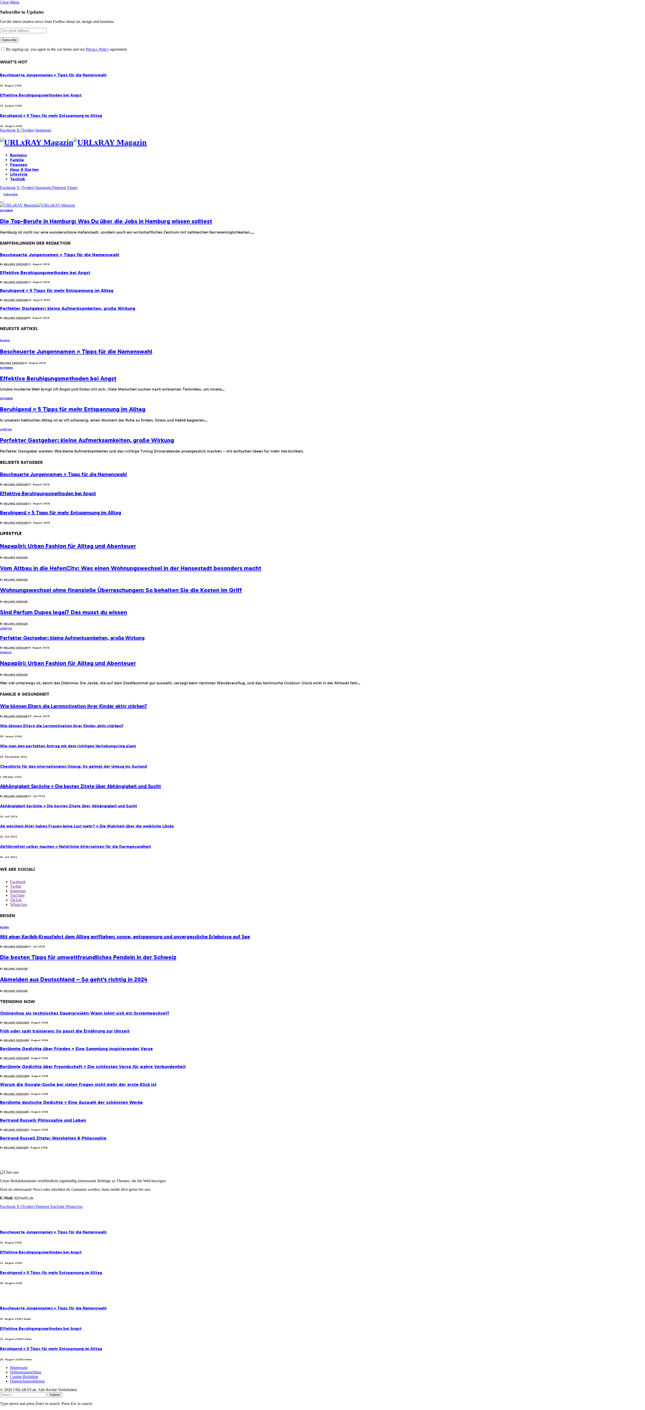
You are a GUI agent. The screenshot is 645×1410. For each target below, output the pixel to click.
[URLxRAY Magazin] (322, 142)
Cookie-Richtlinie (24, 1376)
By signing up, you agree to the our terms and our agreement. (66, 49)
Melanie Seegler (16, 264)
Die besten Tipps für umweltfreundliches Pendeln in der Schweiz (88, 957)
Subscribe (11, 194)
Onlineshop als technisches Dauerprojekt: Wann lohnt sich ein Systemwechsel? (84, 1013)
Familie (17, 159)
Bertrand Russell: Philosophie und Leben (43, 1120)
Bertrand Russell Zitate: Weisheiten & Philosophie (53, 1138)
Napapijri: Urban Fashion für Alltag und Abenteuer (68, 546)
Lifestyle (18, 174)
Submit (55, 1395)
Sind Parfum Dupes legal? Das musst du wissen (63, 612)
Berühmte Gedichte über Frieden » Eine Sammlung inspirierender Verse (76, 1048)
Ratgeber (6, 210)
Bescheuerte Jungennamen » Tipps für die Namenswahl (53, 75)
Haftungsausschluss (25, 1372)
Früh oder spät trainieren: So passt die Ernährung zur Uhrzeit (65, 1031)
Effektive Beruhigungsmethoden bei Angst (41, 95)
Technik (17, 179)
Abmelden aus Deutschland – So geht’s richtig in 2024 (73, 979)
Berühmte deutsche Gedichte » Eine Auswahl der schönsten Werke (71, 1102)
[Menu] (2, 202)
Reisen (4, 927)
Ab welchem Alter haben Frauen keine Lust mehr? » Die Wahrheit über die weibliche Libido (87, 826)
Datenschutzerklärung (27, 1381)
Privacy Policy (97, 49)
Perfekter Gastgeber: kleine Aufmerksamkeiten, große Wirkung (67, 308)
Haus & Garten (24, 169)
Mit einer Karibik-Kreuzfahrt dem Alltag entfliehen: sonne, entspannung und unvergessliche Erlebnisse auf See (125, 937)
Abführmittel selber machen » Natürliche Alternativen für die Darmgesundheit (75, 846)
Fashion (6, 652)
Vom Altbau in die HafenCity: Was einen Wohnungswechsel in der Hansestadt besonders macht (130, 568)
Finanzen (18, 164)
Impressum (18, 1367)
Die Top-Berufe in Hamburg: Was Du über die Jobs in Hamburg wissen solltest (106, 221)
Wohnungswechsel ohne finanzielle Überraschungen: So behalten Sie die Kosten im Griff (121, 590)
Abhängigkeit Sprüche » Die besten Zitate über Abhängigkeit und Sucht (80, 786)
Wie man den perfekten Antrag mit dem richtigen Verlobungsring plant (68, 746)
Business (18, 155)
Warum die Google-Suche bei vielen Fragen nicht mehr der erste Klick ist (78, 1084)
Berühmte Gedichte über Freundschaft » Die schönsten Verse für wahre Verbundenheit (93, 1066)
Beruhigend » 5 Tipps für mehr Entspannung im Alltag (51, 115)
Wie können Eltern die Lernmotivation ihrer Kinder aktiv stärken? (73, 706)
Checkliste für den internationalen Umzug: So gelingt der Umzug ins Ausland (73, 766)
